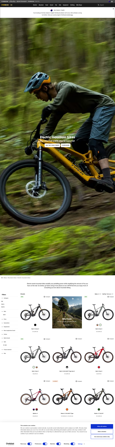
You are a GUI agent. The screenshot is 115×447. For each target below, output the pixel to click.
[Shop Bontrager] (22, 1)
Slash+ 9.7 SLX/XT (99, 413)
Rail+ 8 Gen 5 (99, 329)
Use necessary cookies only (102, 436)
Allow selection (102, 431)
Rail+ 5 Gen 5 (35, 371)
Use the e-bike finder (52, 145)
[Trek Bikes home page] (5, 1)
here (72, 15)
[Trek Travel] (34, 1)
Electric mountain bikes (23, 278)
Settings (80, 444)
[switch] (45, 444)
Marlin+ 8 (35, 413)
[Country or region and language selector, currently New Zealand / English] (109, 1)
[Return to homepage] (2, 277)
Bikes (5, 278)
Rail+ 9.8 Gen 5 (35, 329)
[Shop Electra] (12, 1)
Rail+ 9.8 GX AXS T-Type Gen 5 (67, 371)
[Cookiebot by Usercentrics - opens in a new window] (10, 444)
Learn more (65, 145)
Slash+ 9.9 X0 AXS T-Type (67, 413)
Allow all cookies (102, 426)
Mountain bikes (12, 278)
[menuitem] (35, 5)
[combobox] (105, 4)
